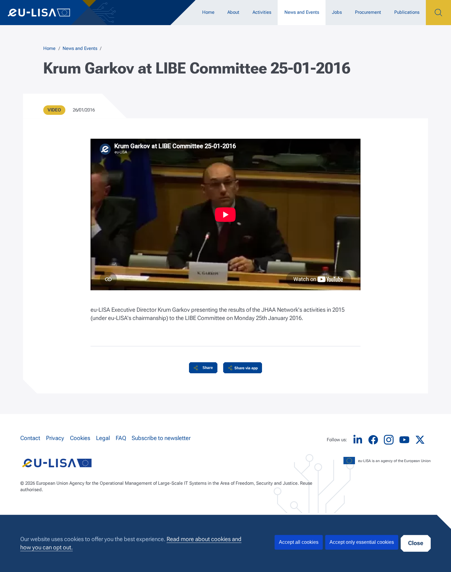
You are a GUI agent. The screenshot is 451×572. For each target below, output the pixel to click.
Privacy (55, 438)
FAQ (121, 438)
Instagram (389, 440)
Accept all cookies (298, 542)
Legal (103, 438)
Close (415, 543)
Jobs (337, 12)
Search (438, 12)
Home (208, 12)
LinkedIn (358, 440)
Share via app (246, 368)
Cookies (80, 438)
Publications (406, 12)
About (233, 12)
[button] (203, 367)
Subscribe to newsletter (161, 438)
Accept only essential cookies (362, 542)
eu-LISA (44, 12)
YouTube (404, 440)
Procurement (368, 12)
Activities (261, 12)
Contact (30, 438)
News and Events (301, 12)
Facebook (373, 440)
